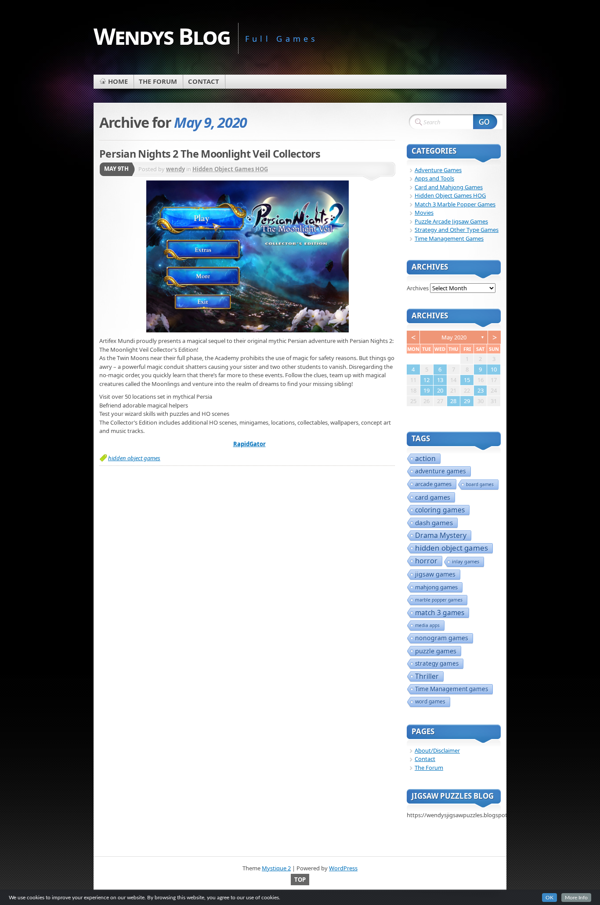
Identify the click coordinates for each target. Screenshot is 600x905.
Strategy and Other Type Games (457, 230)
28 (453, 401)
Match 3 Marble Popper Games (455, 204)
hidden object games (134, 458)
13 (440, 380)
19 (426, 390)
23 (480, 390)
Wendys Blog (162, 35)
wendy (175, 169)
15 (467, 380)
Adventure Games (438, 170)
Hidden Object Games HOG (230, 169)
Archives (418, 288)
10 (494, 369)
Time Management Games (449, 238)
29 (467, 401)
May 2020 (453, 337)
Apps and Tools (434, 178)
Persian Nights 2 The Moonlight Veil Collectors (210, 154)
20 (440, 390)
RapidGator (249, 444)
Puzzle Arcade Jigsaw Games (451, 221)
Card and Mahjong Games (449, 187)
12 (426, 380)
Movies (424, 212)
